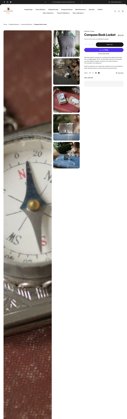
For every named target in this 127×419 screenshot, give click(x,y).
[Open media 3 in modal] (66, 71)
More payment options (103, 53)
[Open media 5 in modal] (66, 127)
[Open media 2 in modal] (66, 43)
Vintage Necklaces (14, 24)
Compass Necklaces (26, 24)
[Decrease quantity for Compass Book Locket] (86, 44)
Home (5, 24)
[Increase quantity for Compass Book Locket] (93, 44)
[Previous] (45, 2)
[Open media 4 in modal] (66, 99)
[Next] (81, 2)
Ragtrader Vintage (89, 31)
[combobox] (116, 2)
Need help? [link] (120, 72)
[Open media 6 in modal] (66, 155)
